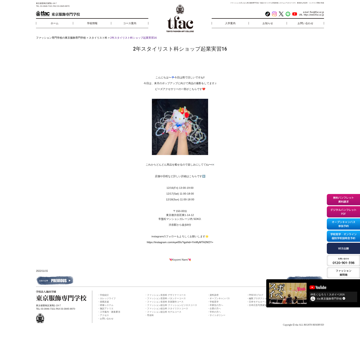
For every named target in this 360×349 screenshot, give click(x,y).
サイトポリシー (217, 315)
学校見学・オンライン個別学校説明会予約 (343, 236)
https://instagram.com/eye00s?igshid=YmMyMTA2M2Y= (180, 242)
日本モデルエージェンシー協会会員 (267, 301)
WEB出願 (343, 248)
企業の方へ (215, 308)
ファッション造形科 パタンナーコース (166, 298)
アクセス (104, 315)
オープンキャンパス (220, 298)
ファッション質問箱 (343, 272)
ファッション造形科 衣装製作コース (165, 301)
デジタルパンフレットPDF (343, 212)
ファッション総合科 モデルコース (164, 312)
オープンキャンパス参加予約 (343, 224)
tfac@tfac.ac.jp (317, 12)
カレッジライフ (108, 298)
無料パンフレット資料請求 (343, 199)
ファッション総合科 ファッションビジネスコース (172, 305)
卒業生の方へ (216, 305)
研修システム (106, 305)
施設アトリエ (106, 308)
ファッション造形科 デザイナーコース (166, 295)
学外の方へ (215, 312)
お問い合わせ (106, 318)
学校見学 (214, 301)
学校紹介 (104, 295)
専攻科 (150, 315)
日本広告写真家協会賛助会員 (263, 305)
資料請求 (214, 295)
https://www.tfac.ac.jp (314, 14)
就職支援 (104, 301)
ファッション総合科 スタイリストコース (167, 308)
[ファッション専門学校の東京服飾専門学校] (58, 13)
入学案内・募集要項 (110, 312)
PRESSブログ (256, 295)
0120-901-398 (343, 261)
